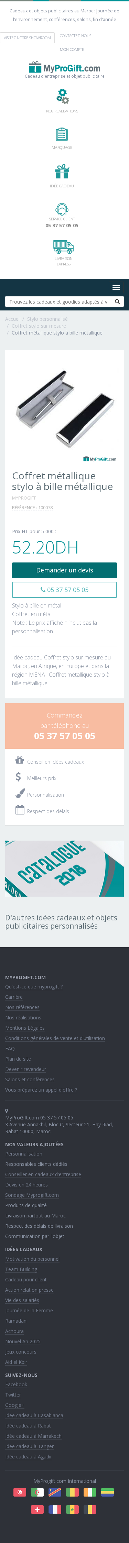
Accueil (13, 319)
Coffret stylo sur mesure (39, 325)
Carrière (14, 997)
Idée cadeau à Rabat (28, 1425)
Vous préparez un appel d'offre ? (41, 1089)
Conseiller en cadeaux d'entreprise (43, 1174)
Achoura (14, 1331)
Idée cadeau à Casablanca (34, 1415)
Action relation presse (29, 1290)
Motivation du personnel (32, 1259)
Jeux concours (20, 1351)
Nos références (22, 1007)
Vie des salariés (22, 1300)
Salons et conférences (30, 1079)
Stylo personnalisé (47, 319)
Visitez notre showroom (27, 37)
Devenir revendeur (25, 1069)
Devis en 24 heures (26, 1184)
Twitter (13, 1394)
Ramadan (15, 1320)
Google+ (14, 1405)
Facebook (16, 1384)
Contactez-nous (75, 35)
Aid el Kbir (16, 1362)
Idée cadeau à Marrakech (33, 1436)
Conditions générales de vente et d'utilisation (55, 1038)
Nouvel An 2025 (23, 1341)
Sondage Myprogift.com (32, 1195)
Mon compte (72, 49)
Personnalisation (23, 1153)
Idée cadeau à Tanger (29, 1446)
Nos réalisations (23, 1017)
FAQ (10, 1048)
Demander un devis (64, 570)
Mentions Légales (25, 1028)
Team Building (21, 1269)
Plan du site (18, 1058)
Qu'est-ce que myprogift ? (34, 986)
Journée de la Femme (29, 1310)
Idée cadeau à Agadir (28, 1456)
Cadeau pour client (26, 1279)
